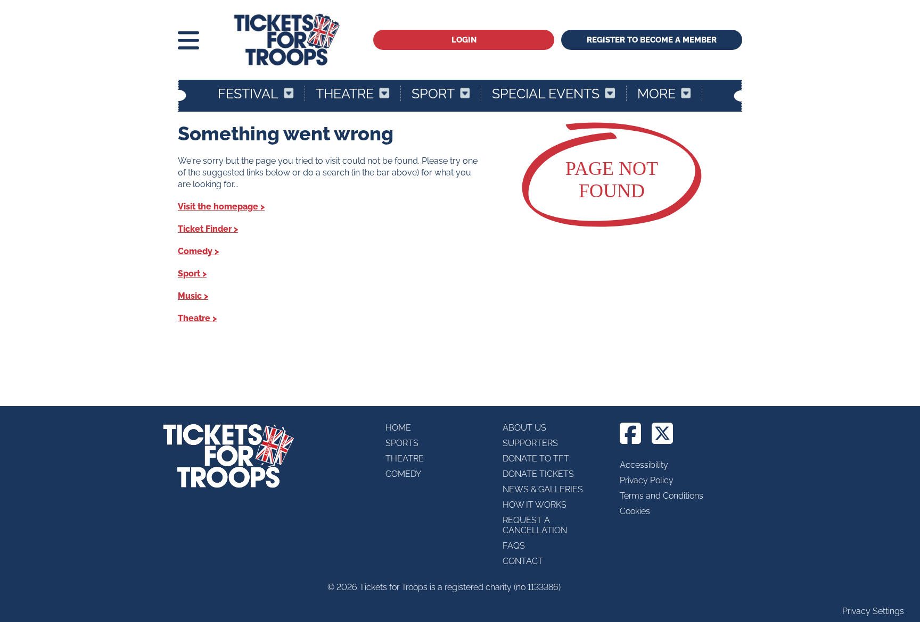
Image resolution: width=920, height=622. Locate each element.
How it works (534, 505)
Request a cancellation (535, 525)
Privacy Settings (873, 611)
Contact (523, 561)
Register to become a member (652, 40)
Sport (433, 94)
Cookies (635, 511)
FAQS (514, 546)
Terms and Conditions (661, 496)
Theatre (345, 94)
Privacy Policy (646, 480)
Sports (401, 443)
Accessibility (644, 465)
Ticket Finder (205, 229)
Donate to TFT (536, 458)
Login (464, 40)
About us (524, 428)
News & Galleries (543, 489)
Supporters (530, 443)
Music (190, 296)
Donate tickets (538, 474)
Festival (248, 94)
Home (398, 428)
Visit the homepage (218, 206)
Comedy (195, 251)
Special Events (545, 94)
